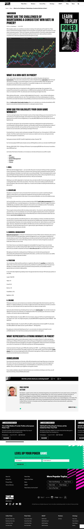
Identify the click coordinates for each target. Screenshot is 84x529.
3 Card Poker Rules (27, 523)
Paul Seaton (13, 26)
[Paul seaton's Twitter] (20, 408)
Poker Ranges (63, 485)
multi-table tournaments (44, 201)
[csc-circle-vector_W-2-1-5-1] (65, 497)
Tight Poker (7, 4)
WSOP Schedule (45, 525)
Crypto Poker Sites (9, 523)
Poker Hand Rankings (54, 482)
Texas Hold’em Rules (28, 518)
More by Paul (72, 407)
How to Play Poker (28, 479)
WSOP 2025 (44, 518)
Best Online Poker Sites (10, 518)
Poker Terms (67, 482)
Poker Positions (75, 521)
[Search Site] (78, 4)
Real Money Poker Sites (10, 521)
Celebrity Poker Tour (48, 422)
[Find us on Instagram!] (10, 504)
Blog (67, 3)
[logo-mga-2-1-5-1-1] (56, 498)
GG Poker (60, 518)
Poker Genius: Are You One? (31, 487)
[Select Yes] (52, 379)
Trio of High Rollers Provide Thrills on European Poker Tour (18, 427)
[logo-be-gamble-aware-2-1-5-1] (43, 498)
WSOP (26, 485)
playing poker (39, 310)
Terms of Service (74, 1)
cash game (45, 80)
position (43, 263)
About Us (65, 1)
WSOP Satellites (45, 523)
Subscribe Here (20, 464)
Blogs (11, 8)
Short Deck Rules (27, 525)
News (73, 3)
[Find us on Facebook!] (20, 504)
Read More (6, 438)
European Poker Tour (10, 422)
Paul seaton (24, 387)
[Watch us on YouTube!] (17, 504)
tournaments (10, 80)
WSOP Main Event (45, 521)
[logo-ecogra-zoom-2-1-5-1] (48, 497)
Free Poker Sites (9, 525)
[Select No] (58, 379)
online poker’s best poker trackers (19, 102)
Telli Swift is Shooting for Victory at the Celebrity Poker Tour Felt (53, 427)
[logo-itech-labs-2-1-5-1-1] (52, 497)
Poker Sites (12, 13)
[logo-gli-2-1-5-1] (61, 497)
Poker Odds (52, 485)
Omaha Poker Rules (28, 521)
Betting (73, 525)
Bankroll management (12, 234)
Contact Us (8, 479)
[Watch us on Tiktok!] (13, 504)
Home (7, 8)
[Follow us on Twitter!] (7, 504)
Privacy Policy (9, 482)
